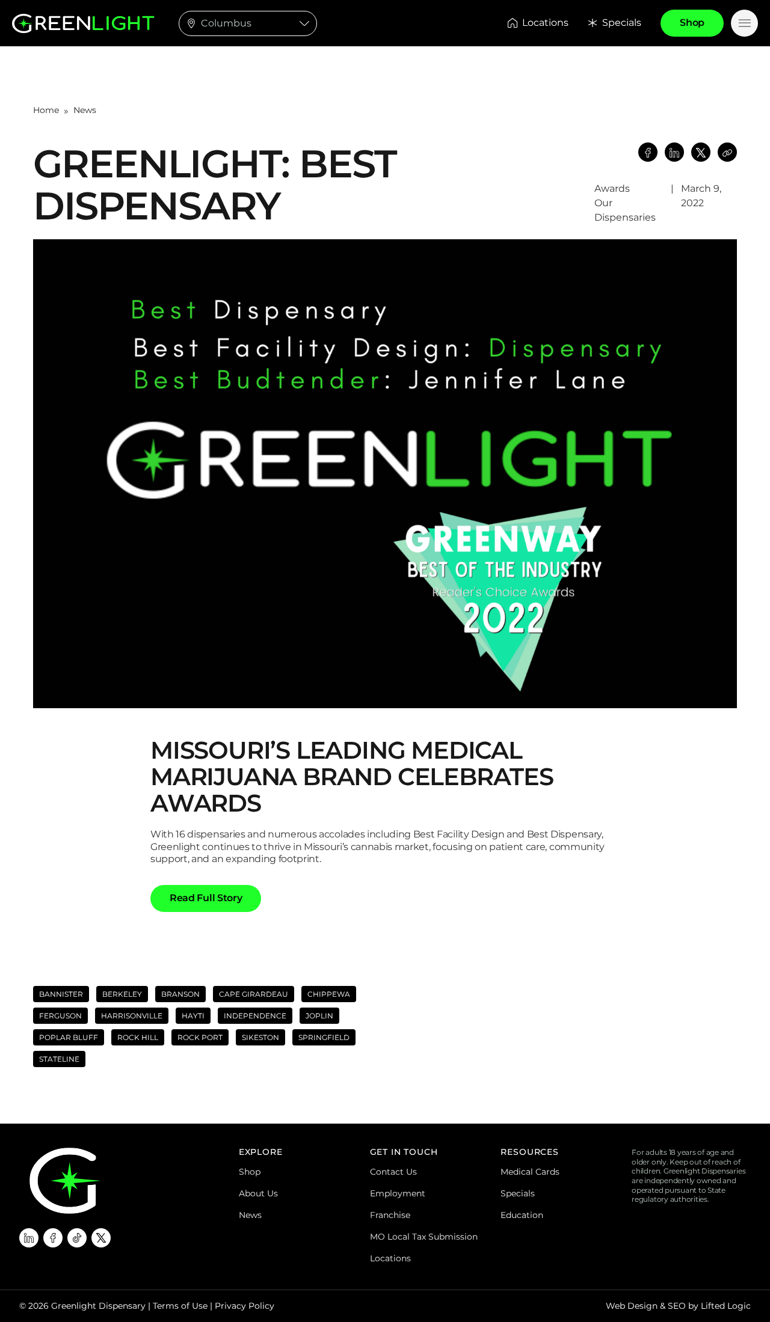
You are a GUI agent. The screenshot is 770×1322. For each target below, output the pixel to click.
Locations (545, 22)
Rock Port (200, 1037)
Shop (249, 1171)
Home (46, 110)
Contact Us (393, 1171)
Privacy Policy (244, 1305)
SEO (677, 1305)
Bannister (61, 994)
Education (521, 1215)
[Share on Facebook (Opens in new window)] (648, 152)
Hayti (193, 1015)
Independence (255, 1015)
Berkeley (122, 994)
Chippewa (328, 994)
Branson (180, 994)
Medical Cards (529, 1171)
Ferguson (60, 1015)
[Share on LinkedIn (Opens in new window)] (674, 152)
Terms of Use (180, 1305)
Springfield (324, 1037)
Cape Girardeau (253, 994)
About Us (258, 1193)
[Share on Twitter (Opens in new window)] (701, 152)
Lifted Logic (726, 1305)
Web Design (632, 1305)
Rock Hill (137, 1037)
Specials (621, 22)
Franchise (390, 1215)
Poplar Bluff (68, 1037)
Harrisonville (131, 1015)
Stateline (59, 1058)
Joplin (319, 1015)
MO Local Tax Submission (424, 1236)
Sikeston (260, 1037)
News (84, 110)
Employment (397, 1193)
